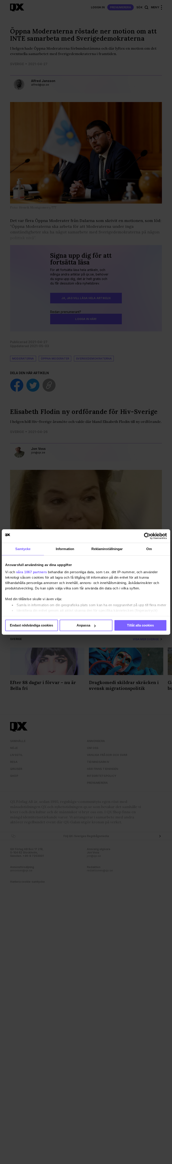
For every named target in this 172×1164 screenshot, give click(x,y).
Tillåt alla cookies (140, 625)
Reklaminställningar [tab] (107, 549)
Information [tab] (65, 549)
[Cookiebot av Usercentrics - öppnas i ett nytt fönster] (147, 536)
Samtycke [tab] (23, 549)
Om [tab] (149, 549)
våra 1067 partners (31, 572)
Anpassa (83, 625)
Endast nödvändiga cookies (31, 625)
